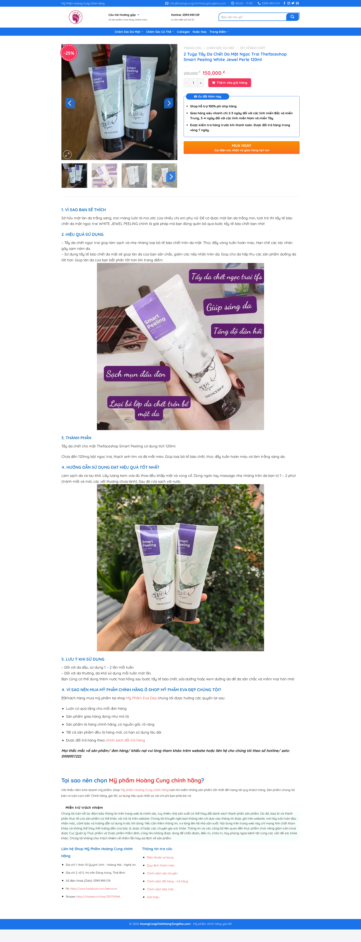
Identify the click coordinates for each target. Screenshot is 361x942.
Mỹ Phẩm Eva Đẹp (141, 698)
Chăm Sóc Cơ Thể (158, 31)
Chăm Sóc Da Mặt (127, 31)
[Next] (168, 103)
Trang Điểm (218, 31)
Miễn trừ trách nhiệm (84, 807)
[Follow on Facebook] (284, 3)
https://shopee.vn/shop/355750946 (98, 896)
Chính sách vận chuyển (162, 873)
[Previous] (70, 103)
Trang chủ (192, 48)
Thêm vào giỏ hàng (232, 83)
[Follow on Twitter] (293, 3)
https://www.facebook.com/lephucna (93, 888)
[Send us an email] (297, 3)
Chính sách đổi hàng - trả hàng (167, 881)
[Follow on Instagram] (288, 3)
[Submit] (292, 17)
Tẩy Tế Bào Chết (252, 48)
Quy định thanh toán (160, 865)
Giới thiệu (153, 897)
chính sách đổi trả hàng (125, 740)
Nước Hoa (199, 31)
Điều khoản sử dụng (160, 857)
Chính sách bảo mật (160, 889)
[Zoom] (67, 154)
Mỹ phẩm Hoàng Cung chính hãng (155, 780)
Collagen (183, 31)
